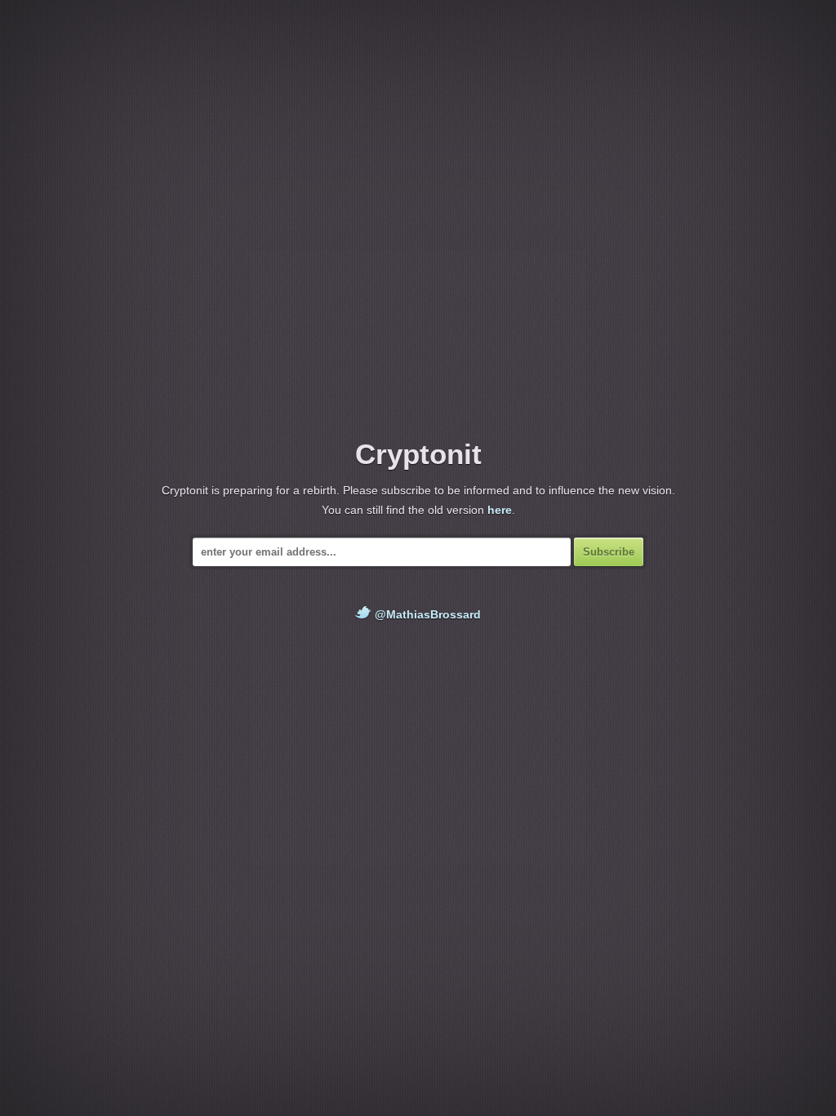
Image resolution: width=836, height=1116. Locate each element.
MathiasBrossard (433, 614)
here (499, 509)
